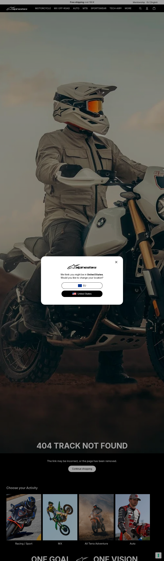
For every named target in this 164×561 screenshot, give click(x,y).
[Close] (117, 262)
